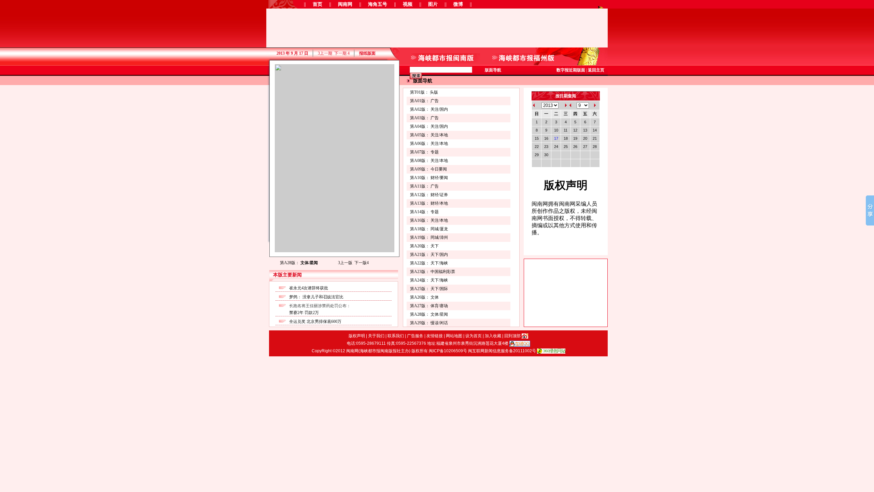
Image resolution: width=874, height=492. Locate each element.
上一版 (345, 262)
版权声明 (357, 335)
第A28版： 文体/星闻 (429, 314)
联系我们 (395, 335)
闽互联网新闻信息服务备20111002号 (502, 350)
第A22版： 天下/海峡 (429, 263)
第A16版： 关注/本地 (429, 220)
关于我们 (376, 335)
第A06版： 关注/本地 (429, 143)
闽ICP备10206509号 (448, 350)
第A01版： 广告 (424, 100)
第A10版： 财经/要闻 (429, 177)
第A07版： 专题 (424, 152)
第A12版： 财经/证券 (429, 194)
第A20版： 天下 (424, 246)
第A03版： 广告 (424, 117)
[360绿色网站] (551, 350)
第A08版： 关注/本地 (429, 160)
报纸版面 (367, 53)
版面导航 (493, 70)
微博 (458, 4)
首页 (317, 4)
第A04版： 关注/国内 (429, 126)
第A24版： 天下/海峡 (429, 280)
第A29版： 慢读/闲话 (429, 322)
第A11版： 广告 (424, 186)
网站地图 (454, 335)
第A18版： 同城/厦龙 (429, 229)
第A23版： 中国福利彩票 (432, 271)
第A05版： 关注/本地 (429, 135)
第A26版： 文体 (424, 297)
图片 (433, 4)
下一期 (342, 53)
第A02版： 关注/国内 (429, 109)
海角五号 (377, 4)
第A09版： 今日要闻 (428, 169)
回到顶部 (512, 335)
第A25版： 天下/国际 (429, 288)
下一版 (361, 262)
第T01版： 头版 (424, 92)
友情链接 (434, 335)
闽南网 (345, 4)
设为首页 (473, 335)
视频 (407, 4)
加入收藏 (493, 335)
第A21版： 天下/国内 (429, 254)
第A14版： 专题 (424, 211)
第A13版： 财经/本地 (429, 203)
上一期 (325, 53)
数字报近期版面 (570, 70)
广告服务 (415, 335)
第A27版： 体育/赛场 (429, 305)
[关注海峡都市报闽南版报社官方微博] (525, 335)
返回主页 (596, 70)
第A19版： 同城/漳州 (429, 237)
